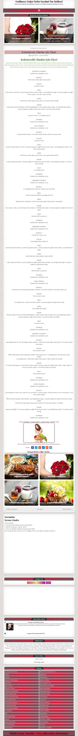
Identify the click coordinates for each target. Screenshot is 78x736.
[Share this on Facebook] (36, 447)
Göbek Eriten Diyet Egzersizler (57, 38)
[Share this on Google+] (39, 447)
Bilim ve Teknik (8, 685)
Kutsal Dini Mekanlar (10, 724)
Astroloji (7, 674)
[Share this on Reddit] (47, 447)
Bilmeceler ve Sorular (10, 688)
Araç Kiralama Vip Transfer (11, 671)
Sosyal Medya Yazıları (45, 694)
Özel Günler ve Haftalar (45, 719)
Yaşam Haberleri (43, 713)
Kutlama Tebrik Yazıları (10, 722)
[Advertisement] (39, 601)
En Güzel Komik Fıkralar (10, 705)
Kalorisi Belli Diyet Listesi (56, 502)
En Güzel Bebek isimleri (10, 699)
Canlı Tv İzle (39, 659)
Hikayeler (7, 719)
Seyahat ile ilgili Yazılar (45, 691)
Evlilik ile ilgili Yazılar (10, 716)
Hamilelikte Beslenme (21, 38)
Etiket (6, 713)
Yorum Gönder (44, 55)
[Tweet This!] (32, 447)
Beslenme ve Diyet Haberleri (21, 35)
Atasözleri (7, 677)
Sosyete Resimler (43, 697)
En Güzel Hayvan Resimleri (11, 702)
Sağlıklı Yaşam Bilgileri (45, 688)
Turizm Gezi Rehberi (44, 710)
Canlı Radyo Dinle (39, 662)
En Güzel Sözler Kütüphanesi (11, 708)
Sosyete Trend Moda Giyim (36, 622)
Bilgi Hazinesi (8, 683)
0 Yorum (29, 41)
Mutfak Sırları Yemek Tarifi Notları (47, 671)
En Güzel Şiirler (8, 710)
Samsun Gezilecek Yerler (45, 683)
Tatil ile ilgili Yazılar (44, 705)
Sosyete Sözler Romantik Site (36, 633)
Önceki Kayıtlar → (67, 509)
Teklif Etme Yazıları (44, 708)
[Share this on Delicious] (50, 447)
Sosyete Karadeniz (24, 422)
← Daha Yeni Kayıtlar (11, 509)
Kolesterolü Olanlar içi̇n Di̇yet (39, 52)
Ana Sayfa (40, 509)
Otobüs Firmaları (43, 677)
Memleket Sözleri (9, 727)
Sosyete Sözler (15, 41)
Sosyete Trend (45, 422)
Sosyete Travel (55, 422)
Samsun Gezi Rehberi (44, 680)
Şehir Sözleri (42, 724)
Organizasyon (43, 674)
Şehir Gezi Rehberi (44, 722)
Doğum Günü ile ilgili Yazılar (11, 697)
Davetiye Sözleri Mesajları (11, 694)
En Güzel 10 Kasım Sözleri (21, 624)
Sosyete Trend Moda (44, 702)
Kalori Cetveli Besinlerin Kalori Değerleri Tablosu (21, 475)
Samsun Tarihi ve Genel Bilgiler (47, 685)
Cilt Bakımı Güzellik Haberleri (11, 691)
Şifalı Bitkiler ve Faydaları (46, 727)
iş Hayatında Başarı (44, 716)
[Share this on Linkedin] (43, 447)
